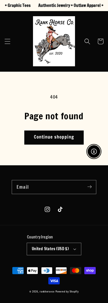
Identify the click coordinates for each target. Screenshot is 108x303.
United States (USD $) (50, 248)
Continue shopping (54, 137)
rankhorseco (47, 291)
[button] (7, 41)
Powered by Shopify (67, 291)
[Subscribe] (89, 187)
